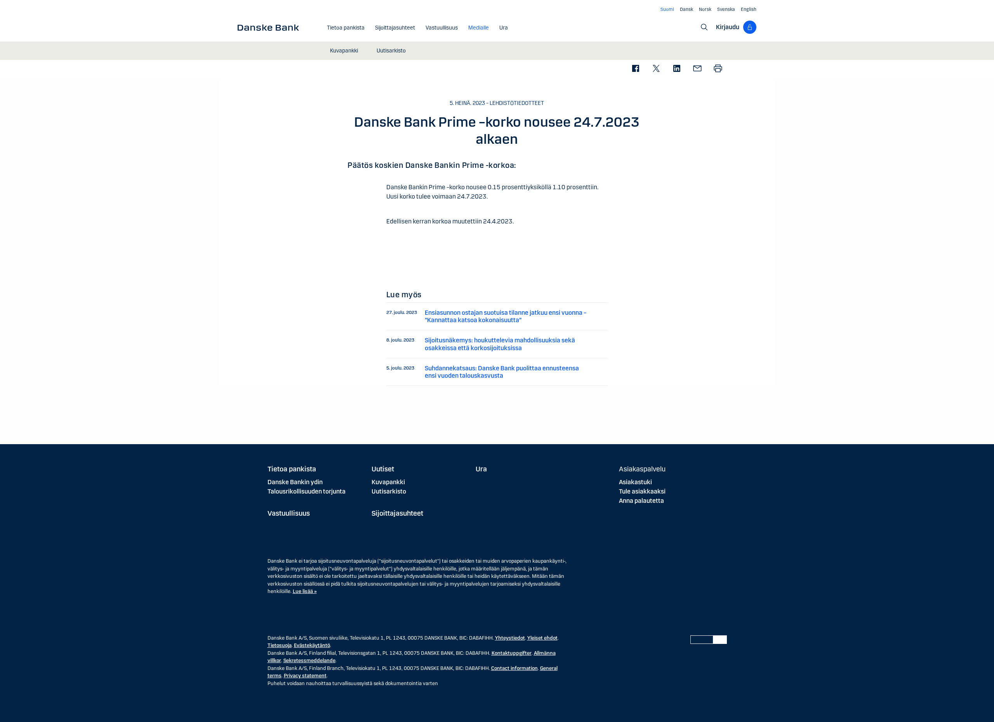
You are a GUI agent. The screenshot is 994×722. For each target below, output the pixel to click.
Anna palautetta (641, 500)
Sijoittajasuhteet (397, 513)
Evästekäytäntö (312, 645)
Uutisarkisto (389, 491)
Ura (481, 469)
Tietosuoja (280, 645)
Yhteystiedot (510, 638)
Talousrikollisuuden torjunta (307, 491)
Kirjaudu (727, 27)
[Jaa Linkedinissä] (676, 69)
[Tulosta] (717, 69)
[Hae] (704, 27)
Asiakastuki (635, 482)
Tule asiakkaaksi (642, 491)
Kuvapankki (388, 482)
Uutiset (383, 469)
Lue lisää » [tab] (305, 591)
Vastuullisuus (289, 513)
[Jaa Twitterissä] (656, 69)
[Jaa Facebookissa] (635, 69)
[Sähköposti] (697, 69)
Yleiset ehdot (542, 638)
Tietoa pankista (292, 469)
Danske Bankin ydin (295, 482)
